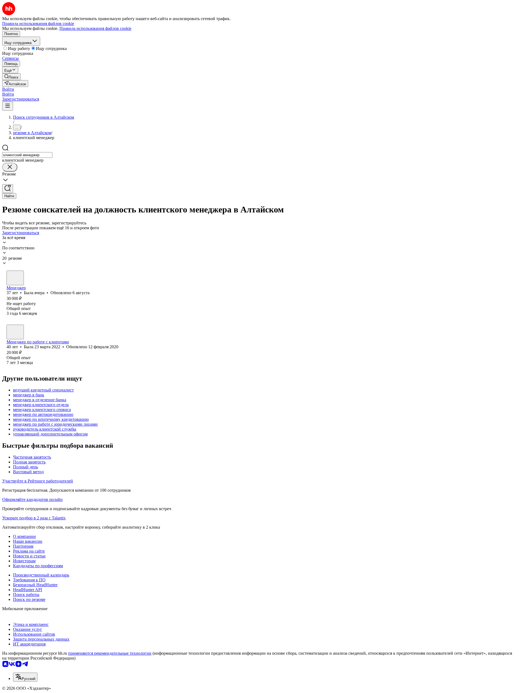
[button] (8, 89)
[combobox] (27, 155)
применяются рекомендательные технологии (109, 653)
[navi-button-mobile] (7, 106)
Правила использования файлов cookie (95, 28)
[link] (11, 76)
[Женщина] (15, 278)
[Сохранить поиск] (7, 188)
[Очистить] (9, 167)
